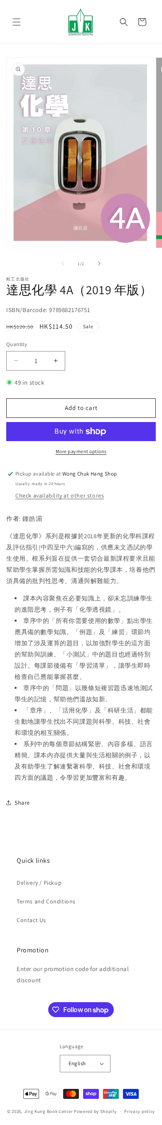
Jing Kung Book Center (48, 1111)
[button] (16, 22)
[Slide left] (63, 263)
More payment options (81, 451)
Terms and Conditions (46, 901)
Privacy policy (139, 1111)
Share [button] (22, 802)
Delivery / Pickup (39, 882)
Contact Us (31, 920)
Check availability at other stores (59, 495)
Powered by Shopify (95, 1111)
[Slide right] (99, 263)
